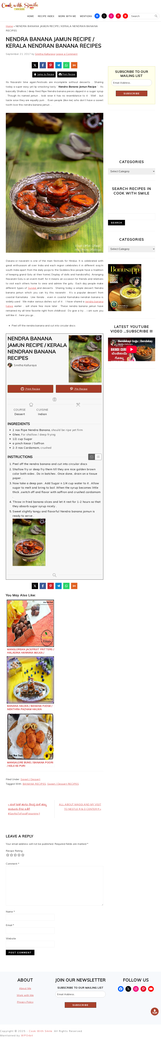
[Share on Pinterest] (50, 65)
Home (9, 26)
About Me (25, 988)
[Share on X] (35, 65)
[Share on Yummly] (74, 65)
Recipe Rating (14, 850)
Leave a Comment (67, 53)
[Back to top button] (155, 1012)
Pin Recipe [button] (81, 388)
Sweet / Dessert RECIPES (63, 783)
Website (11, 938)
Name (10, 911)
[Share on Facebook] (43, 65)
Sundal (32, 287)
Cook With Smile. (41, 1031)
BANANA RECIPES (34, 783)
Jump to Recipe (45, 74)
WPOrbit (27, 1035)
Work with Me (25, 995)
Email (10, 925)
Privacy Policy (25, 1001)
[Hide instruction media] (98, 457)
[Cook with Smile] (20, 10)
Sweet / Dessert (30, 779)
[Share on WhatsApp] (66, 65)
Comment (12, 863)
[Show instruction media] (91, 457)
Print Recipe (68, 74)
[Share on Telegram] (58, 65)
